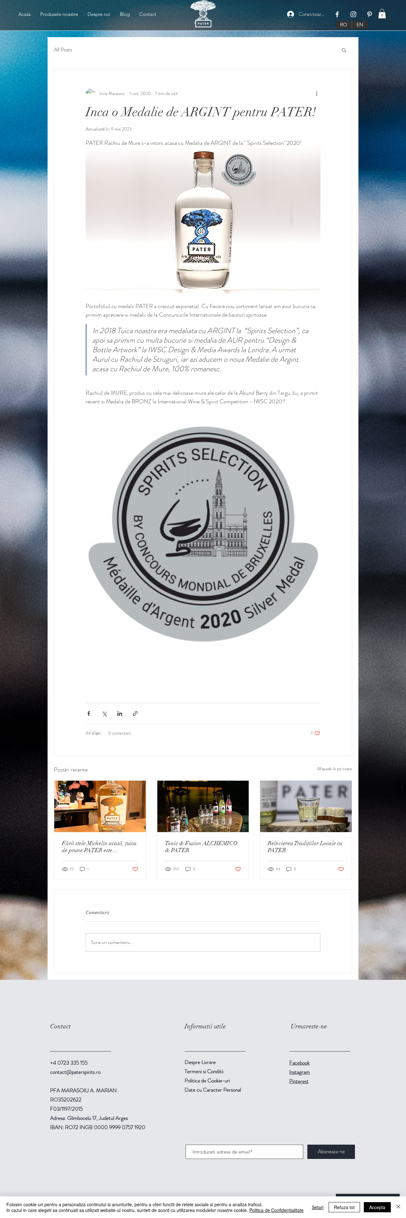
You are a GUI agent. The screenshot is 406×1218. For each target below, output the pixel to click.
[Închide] (398, 1207)
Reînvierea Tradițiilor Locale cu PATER (305, 847)
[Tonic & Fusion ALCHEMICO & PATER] (203, 806)
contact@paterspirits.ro (75, 1072)
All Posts (63, 49)
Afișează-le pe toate (334, 768)
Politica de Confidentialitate (276, 1210)
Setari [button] (318, 1207)
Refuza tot (344, 1207)
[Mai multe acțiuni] (316, 93)
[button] (382, 13)
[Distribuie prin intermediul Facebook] (89, 713)
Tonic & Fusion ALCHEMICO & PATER (201, 847)
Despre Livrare (200, 1062)
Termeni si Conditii (204, 1071)
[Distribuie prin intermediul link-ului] (135, 713)
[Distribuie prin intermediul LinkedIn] (120, 713)
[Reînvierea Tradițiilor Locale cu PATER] (306, 806)
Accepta (377, 1207)
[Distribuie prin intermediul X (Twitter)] (104, 713)
